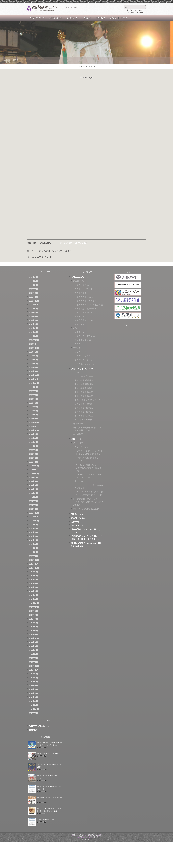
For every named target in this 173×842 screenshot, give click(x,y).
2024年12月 (34, 340)
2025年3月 (33, 328)
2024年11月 (34, 344)
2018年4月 (33, 631)
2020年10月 (34, 521)
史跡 (75, 328)
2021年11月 (34, 470)
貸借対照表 (78, 424)
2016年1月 (33, 705)
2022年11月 (34, 427)
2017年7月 (33, 646)
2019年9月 (33, 572)
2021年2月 (33, 505)
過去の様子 (78, 443)
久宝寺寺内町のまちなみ (86, 301)
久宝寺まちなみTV (55, 18)
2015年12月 (34, 709)
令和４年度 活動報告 (84, 412)
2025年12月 (34, 301)
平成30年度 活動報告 (84, 396)
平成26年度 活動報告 (84, 380)
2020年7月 (33, 532)
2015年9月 (33, 713)
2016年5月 (33, 689)
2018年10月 (34, 607)
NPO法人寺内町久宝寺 (83, 376)
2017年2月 (33, 658)
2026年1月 (33, 297)
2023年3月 (33, 411)
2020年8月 (33, 529)
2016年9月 (33, 674)
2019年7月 (33, 580)
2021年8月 (33, 481)
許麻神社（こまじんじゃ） (87, 364)
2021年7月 (33, 485)
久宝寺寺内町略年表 (84, 320)
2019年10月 (34, 568)
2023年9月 (33, 387)
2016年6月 (33, 686)
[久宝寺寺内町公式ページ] (42, 8)
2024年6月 (33, 360)
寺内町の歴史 (79, 281)
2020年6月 (33, 536)
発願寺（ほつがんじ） (85, 356)
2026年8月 (33, 277)
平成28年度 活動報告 (84, 388)
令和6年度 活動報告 (83, 420)
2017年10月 (34, 638)
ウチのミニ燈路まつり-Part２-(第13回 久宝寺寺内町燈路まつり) (89, 468)
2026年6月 (33, 285)
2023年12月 (34, 375)
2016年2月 (33, 701)
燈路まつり (87, 18)
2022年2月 (33, 458)
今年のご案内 (79, 481)
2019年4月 (33, 591)
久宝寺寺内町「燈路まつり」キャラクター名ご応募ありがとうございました (88, 502)
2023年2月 (33, 415)
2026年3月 (33, 293)
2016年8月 (33, 678)
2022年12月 (34, 423)
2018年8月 (33, 615)
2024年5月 (33, 364)
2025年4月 (33, 324)
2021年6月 (33, 489)
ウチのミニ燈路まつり (85, 447)
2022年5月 (33, 446)
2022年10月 (34, 430)
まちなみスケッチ (83, 324)
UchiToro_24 (80, 243)
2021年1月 (33, 509)
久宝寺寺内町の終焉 (84, 313)
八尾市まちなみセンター (82, 369)
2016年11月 (34, 670)
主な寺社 (77, 348)
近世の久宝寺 (81, 317)
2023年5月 (33, 403)
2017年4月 (33, 654)
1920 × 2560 (66, 243)
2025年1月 (33, 336)
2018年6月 (33, 623)
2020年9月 (33, 525)
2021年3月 (33, 501)
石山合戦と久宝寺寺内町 (86, 309)
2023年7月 (33, 395)
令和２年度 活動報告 (84, 404)
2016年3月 (33, 697)
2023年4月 (33, 407)
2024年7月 (33, 356)
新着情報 (33, 730)
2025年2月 (33, 332)
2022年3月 (33, 454)
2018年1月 (33, 635)
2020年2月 (33, 552)
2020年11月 (34, 517)
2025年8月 (33, 313)
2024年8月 (33, 352)
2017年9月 (33, 642)
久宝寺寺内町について (37, 18)
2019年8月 (33, 576)
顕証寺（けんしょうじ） (86, 352)
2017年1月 (33, 662)
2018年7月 (33, 619)
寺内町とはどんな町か (85, 289)
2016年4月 (33, 693)
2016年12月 (34, 666)
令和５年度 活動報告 (84, 416)
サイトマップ (77, 525)
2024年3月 (33, 368)
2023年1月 (33, 419)
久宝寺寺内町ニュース (39, 726)
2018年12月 (34, 603)
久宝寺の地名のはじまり (86, 285)
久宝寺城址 (80, 332)
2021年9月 (33, 478)
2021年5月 (33, 493)
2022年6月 (33, 442)
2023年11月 (34, 379)
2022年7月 (33, 438)
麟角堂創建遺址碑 (83, 340)
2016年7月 (33, 682)
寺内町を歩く (100, 18)
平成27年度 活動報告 (84, 384)
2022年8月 (33, 434)
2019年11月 (34, 564)
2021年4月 (33, 497)
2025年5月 (33, 320)
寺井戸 (78, 344)
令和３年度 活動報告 (84, 408)
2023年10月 (34, 383)
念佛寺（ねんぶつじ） (85, 360)
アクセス (124, 18)
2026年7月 (33, 281)
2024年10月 (34, 348)
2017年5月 (33, 650)
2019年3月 (33, 595)
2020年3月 (33, 548)
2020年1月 (33, 556)
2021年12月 (34, 466)
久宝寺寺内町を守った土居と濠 (89, 305)
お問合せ (113, 18)
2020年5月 (33, 540)
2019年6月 (33, 584)
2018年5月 (33, 627)
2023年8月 (33, 391)
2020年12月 (34, 513)
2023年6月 (33, 399)
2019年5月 (33, 587)
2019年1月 (33, 599)
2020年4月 (33, 544)
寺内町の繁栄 (81, 293)
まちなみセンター (73, 18)
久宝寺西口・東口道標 (85, 336)
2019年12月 (34, 560)
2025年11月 (34, 305)
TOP (28, 72)
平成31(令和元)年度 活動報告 (88, 400)
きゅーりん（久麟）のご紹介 (86, 509)
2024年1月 (33, 371)
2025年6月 (33, 317)
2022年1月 (33, 462)
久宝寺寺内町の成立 (84, 297)
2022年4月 (33, 450)
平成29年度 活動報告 (84, 392)
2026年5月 (33, 289)
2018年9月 (33, 611)
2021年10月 (34, 474)
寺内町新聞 (78, 434)
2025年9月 (33, 309)
